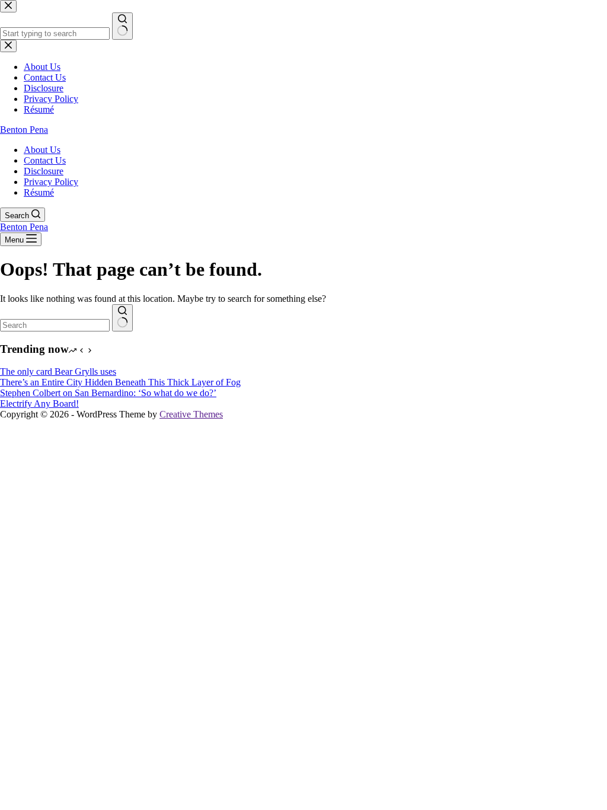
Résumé (39, 192)
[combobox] (55, 325)
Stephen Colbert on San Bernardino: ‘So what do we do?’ (108, 393)
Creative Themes (191, 414)
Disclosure (43, 171)
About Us (42, 150)
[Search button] (122, 317)
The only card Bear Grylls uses (58, 371)
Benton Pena (24, 130)
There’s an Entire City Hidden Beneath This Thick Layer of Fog (120, 382)
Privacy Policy (51, 182)
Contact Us (45, 160)
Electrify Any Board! (39, 403)
